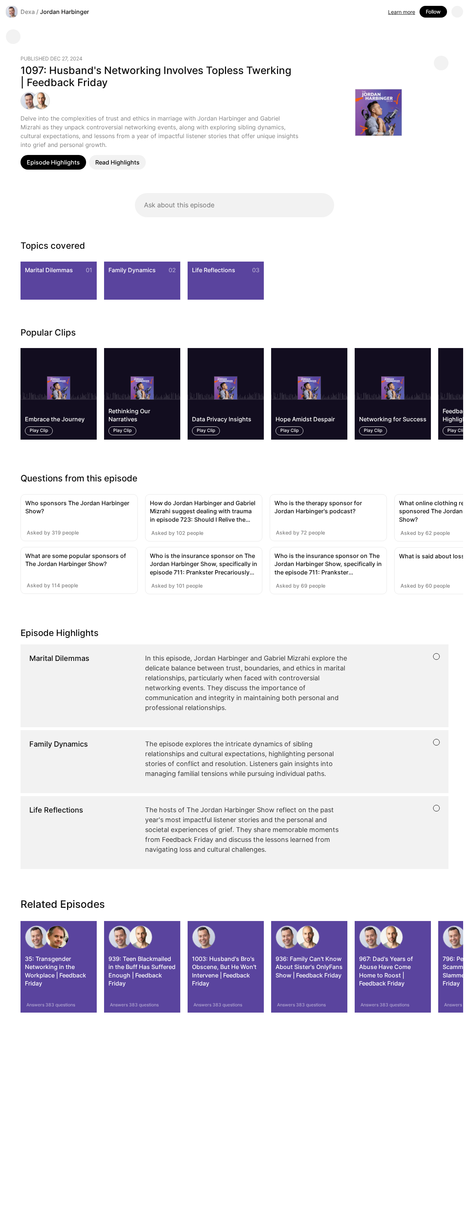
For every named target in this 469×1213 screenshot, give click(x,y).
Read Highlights (117, 162)
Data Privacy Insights (221, 419)
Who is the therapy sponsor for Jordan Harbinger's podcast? (318, 507)
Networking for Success (392, 419)
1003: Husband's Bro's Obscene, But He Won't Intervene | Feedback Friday (224, 971)
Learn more (401, 12)
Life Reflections (213, 270)
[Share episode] (441, 63)
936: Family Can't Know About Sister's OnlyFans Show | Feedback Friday (309, 967)
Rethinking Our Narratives (129, 415)
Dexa (28, 11)
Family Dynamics (132, 270)
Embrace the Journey (55, 419)
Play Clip (39, 430)
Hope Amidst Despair (305, 419)
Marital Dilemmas (49, 270)
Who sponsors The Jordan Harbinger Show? (77, 507)
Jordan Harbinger (64, 11)
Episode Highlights (53, 162)
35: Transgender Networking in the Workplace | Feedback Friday (55, 971)
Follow (433, 11)
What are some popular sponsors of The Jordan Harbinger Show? (75, 559)
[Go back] (13, 36)
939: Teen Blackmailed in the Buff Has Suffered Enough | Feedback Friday (142, 971)
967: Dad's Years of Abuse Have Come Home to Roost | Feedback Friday (386, 971)
